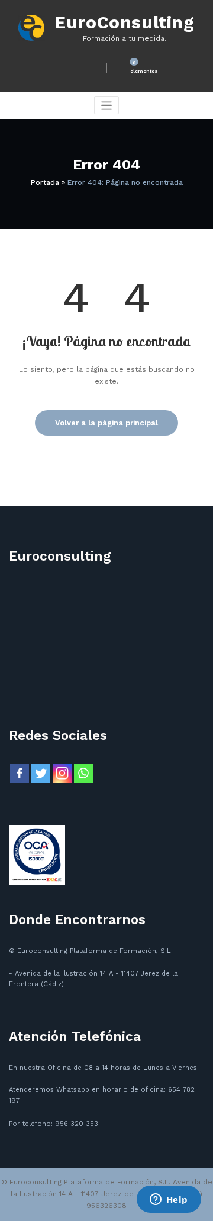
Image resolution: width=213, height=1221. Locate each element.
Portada (45, 182)
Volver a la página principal (106, 422)
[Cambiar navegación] (107, 105)
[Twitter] (40, 773)
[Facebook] (19, 773)
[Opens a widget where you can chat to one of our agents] (168, 1200)
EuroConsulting (124, 22)
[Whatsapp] (83, 773)
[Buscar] (87, 67)
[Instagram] (62, 773)
